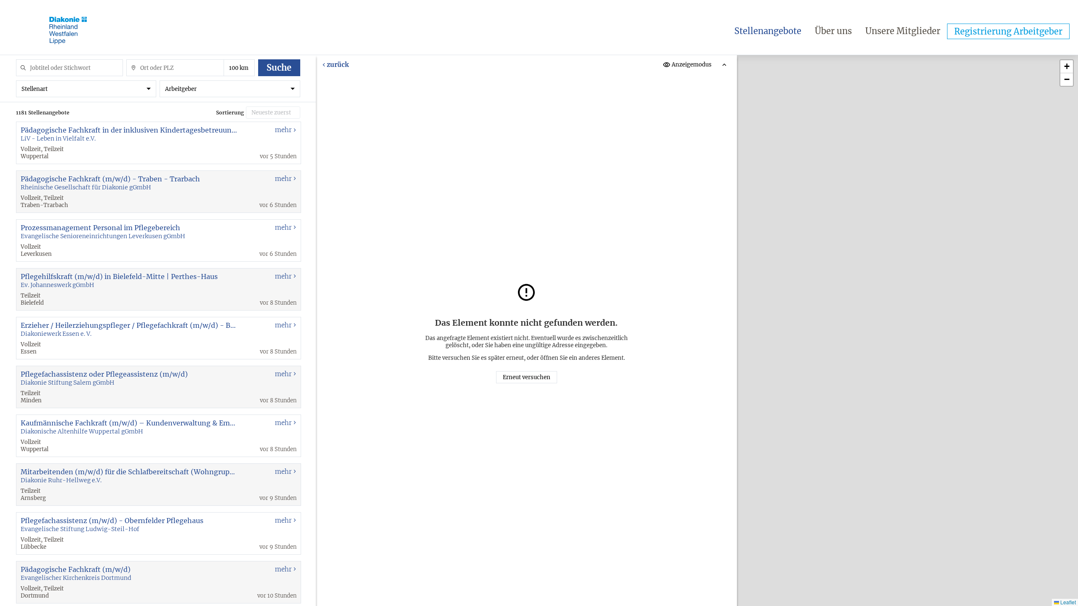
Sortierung (230, 112)
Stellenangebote (767, 31)
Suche (279, 67)
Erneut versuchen (526, 377)
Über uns (833, 31)
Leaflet (1067, 602)
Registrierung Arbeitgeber (1008, 31)
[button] (1066, 66)
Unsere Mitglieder (902, 31)
